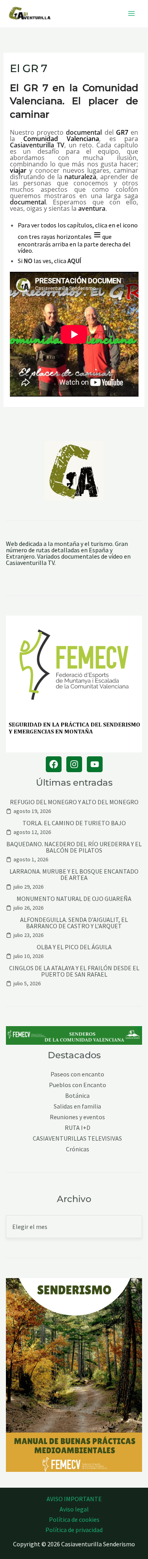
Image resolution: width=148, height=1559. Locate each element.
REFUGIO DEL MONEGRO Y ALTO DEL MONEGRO (74, 802)
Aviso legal (74, 1509)
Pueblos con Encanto (77, 1085)
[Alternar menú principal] (131, 13)
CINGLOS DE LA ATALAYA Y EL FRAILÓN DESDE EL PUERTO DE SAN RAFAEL (74, 971)
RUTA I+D (77, 1127)
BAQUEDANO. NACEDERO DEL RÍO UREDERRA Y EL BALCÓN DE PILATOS (74, 847)
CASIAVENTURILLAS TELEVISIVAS (77, 1138)
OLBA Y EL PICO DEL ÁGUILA (74, 947)
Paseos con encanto (77, 1074)
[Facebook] (54, 764)
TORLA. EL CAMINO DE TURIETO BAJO (74, 823)
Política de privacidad (74, 1530)
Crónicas (77, 1149)
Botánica (77, 1095)
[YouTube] (95, 764)
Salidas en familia (77, 1106)
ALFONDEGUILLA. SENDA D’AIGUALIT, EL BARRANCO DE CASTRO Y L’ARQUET (74, 922)
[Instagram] (74, 764)
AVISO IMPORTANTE (74, 1499)
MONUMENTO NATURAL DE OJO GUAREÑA (74, 898)
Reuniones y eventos (77, 1117)
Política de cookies (74, 1519)
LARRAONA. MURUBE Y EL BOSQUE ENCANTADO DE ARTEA (74, 874)
